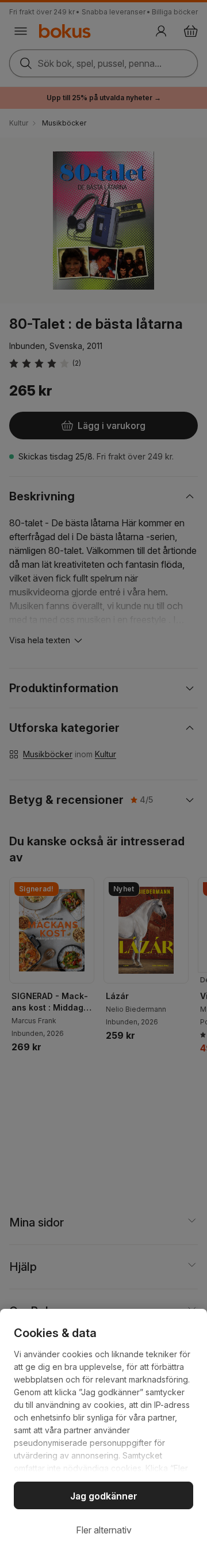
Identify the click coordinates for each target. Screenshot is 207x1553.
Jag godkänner (103, 1496)
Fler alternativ (104, 1530)
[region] (103, 1431)
